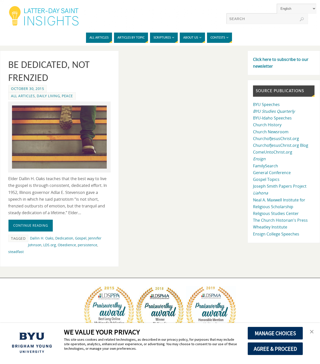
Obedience (67, 244)
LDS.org (49, 244)
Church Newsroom (270, 132)
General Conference (272, 172)
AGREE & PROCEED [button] (275, 348)
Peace (67, 95)
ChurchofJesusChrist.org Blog (280, 145)
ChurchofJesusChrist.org (276, 138)
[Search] (301, 19)
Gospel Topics (266, 179)
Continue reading (30, 225)
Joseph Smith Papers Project (279, 186)
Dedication (64, 238)
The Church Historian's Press (280, 220)
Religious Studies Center (276, 213)
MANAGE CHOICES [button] (275, 333)
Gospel (80, 238)
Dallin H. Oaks (42, 238)
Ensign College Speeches (276, 234)
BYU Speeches (266, 104)
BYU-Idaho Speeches (272, 118)
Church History (267, 125)
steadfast (16, 251)
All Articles (23, 95)
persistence (87, 244)
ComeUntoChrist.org (272, 152)
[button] (312, 332)
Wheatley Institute (270, 227)
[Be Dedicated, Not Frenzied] (59, 137)
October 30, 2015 (27, 88)
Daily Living (48, 95)
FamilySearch (265, 166)
